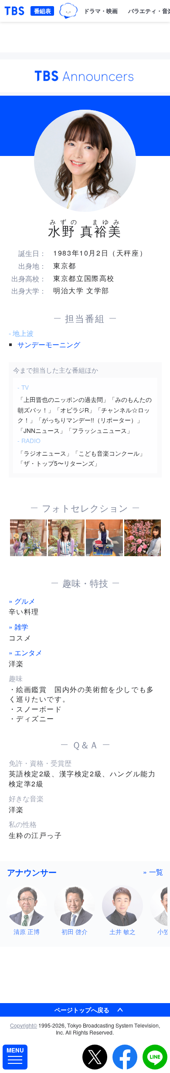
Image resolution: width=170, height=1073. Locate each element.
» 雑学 (18, 626)
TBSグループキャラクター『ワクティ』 (68, 11)
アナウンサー (32, 872)
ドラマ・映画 (101, 11)
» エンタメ (25, 652)
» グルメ (22, 601)
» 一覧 (153, 871)
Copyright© (23, 1025)
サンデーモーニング (48, 344)
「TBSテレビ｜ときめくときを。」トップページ (14, 11)
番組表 (42, 11)
